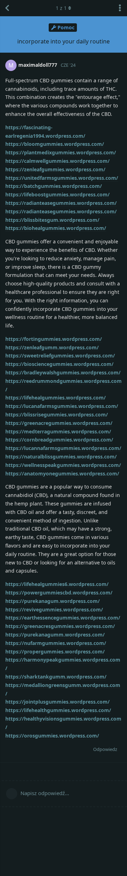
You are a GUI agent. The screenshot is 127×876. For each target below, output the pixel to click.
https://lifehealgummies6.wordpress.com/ (57, 584)
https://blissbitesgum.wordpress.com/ (52, 220)
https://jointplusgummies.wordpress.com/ (57, 701)
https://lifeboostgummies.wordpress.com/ (57, 194)
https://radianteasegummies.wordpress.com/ (61, 203)
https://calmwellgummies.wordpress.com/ (57, 161)
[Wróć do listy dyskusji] (7, 8)
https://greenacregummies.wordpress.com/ (59, 423)
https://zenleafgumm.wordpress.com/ (52, 347)
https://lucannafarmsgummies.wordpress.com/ (63, 448)
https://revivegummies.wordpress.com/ (54, 609)
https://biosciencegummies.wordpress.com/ (59, 364)
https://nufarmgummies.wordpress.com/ (55, 643)
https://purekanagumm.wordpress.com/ (55, 634)
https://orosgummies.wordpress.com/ (52, 735)
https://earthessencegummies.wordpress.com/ (62, 617)
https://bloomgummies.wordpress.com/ (54, 144)
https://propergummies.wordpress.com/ (55, 651)
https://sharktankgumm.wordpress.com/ (56, 676)
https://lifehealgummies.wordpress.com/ (55, 397)
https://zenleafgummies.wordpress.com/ (55, 169)
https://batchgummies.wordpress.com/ (53, 186)
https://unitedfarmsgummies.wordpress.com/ (61, 177)
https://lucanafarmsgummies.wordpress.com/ (61, 406)
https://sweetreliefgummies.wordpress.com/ (60, 355)
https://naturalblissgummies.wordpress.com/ (61, 456)
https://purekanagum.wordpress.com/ (52, 601)
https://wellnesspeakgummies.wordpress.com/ (63, 465)
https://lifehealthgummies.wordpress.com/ (58, 710)
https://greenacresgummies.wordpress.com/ (60, 626)
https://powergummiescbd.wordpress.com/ (59, 592)
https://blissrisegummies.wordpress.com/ (56, 414)
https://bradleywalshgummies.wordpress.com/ (63, 372)
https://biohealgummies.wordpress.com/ (55, 228)
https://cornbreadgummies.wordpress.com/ (59, 439)
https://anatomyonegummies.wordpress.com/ (62, 473)
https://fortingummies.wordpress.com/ (53, 339)
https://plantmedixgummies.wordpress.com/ (60, 152)
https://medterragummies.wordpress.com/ (58, 431)
